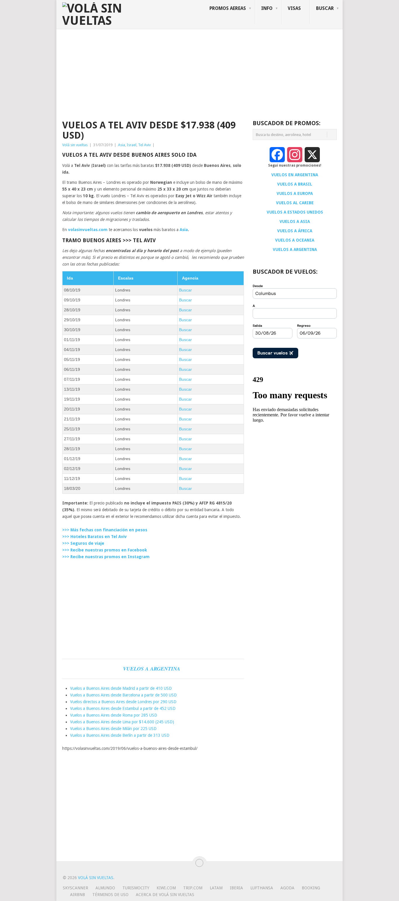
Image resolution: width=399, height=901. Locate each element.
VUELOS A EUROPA (295, 193)
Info (267, 8)
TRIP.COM (192, 888)
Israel (131, 145)
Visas (294, 8)
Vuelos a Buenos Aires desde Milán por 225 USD (113, 728)
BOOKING (311, 888)
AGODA (287, 888)
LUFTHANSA (261, 888)
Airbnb (77, 894)
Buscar (185, 290)
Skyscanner (75, 888)
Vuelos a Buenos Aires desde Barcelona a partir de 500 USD (123, 695)
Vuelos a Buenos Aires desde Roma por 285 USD (113, 715)
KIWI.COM (166, 888)
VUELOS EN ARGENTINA (294, 174)
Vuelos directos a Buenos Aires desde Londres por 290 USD (123, 701)
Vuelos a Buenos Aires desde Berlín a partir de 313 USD (119, 735)
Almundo (105, 888)
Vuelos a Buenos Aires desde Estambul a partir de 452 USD (123, 708)
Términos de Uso (110, 894)
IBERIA (236, 888)
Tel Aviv (144, 145)
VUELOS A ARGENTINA (295, 249)
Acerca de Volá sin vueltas (165, 894)
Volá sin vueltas (75, 145)
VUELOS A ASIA (295, 221)
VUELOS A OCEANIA (294, 240)
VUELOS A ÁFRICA (294, 230)
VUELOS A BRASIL (294, 184)
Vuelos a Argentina (151, 668)
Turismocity (135, 888)
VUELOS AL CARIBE (295, 202)
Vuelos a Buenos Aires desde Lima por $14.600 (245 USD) (122, 722)
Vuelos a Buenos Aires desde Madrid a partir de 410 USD (121, 688)
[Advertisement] (199, 73)
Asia (121, 145)
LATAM (216, 888)
